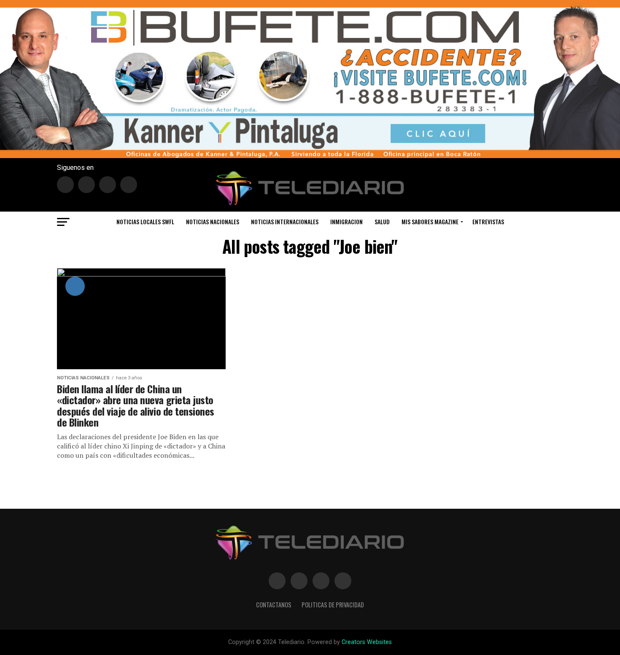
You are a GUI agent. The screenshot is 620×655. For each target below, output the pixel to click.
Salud (382, 221)
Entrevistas (488, 221)
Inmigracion (346, 221)
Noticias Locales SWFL (145, 221)
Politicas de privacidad (333, 604)
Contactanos (273, 604)
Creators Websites (367, 642)
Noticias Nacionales (212, 221)
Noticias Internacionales (284, 221)
